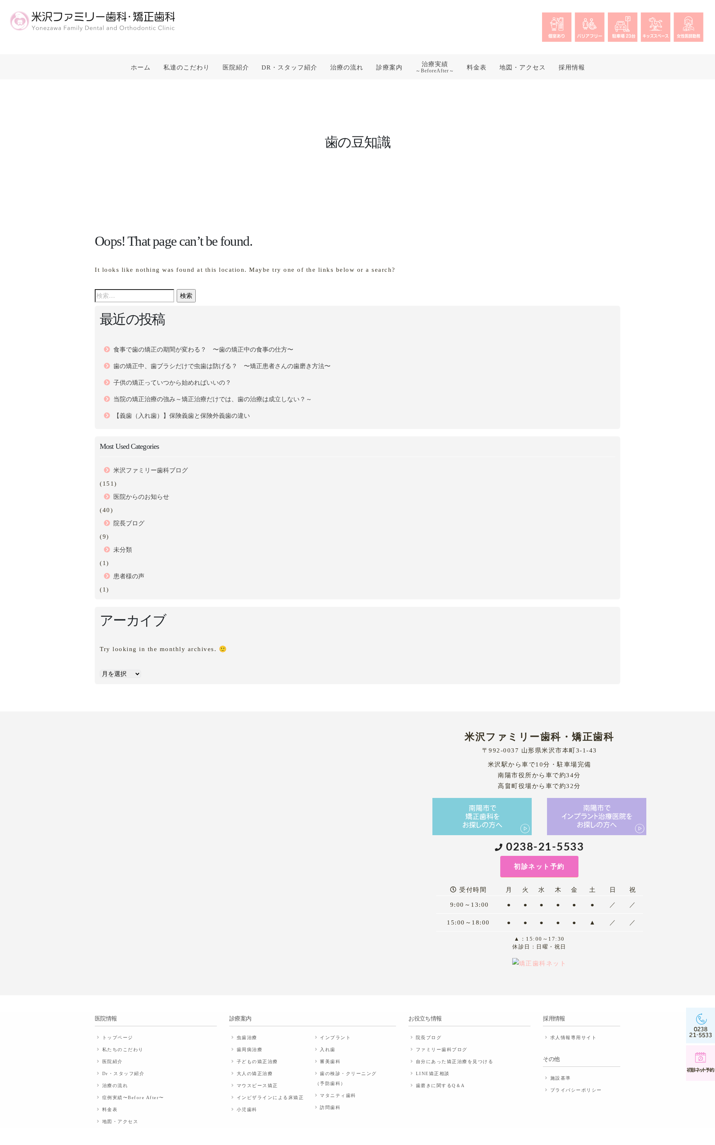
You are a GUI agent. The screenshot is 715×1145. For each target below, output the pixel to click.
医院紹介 (236, 67)
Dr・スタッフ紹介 (289, 67)
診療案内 (389, 67)
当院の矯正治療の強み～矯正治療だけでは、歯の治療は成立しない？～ (212, 399)
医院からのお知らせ (141, 496)
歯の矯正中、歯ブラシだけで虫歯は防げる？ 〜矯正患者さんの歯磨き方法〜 (222, 366)
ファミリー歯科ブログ (442, 1049)
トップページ (117, 1037)
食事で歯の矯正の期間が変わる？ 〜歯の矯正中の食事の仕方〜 (203, 349)
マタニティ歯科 (338, 1095)
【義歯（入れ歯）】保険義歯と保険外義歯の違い (181, 415)
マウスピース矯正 (257, 1085)
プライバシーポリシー (576, 1090)
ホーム (141, 67)
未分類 (122, 549)
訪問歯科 (330, 1107)
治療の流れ (346, 67)
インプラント (335, 1037)
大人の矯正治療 (255, 1073)
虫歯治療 (247, 1037)
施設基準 (560, 1078)
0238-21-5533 (545, 847)
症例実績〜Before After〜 (133, 1097)
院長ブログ (128, 523)
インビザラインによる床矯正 (270, 1097)
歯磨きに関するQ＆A (440, 1085)
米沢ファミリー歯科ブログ (150, 470)
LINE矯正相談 (433, 1073)
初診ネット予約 (539, 866)
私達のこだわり (186, 67)
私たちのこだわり (123, 1049)
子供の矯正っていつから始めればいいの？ (172, 382)
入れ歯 (328, 1049)
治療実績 (434, 67)
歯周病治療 (250, 1049)
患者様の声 (128, 576)
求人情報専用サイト (573, 1037)
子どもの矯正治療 (257, 1061)
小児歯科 (247, 1109)
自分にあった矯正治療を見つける (455, 1061)
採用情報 (572, 67)
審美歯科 (330, 1061)
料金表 (477, 67)
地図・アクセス (522, 67)
